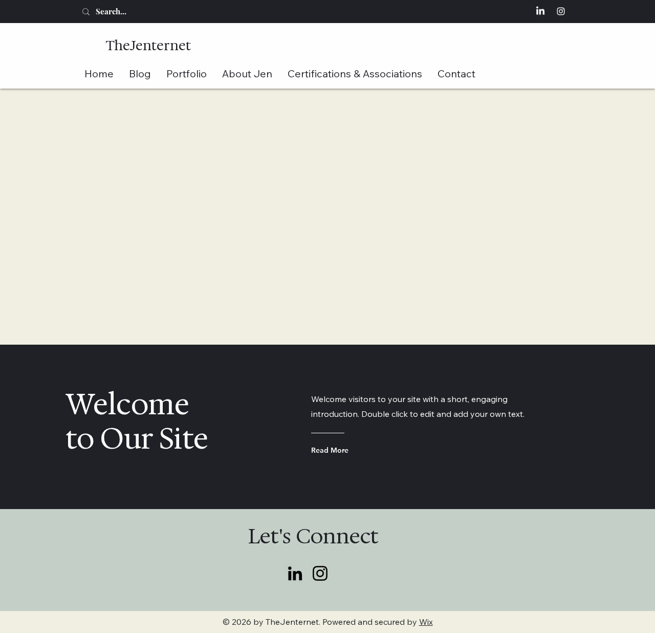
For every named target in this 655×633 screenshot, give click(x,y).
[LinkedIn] (540, 11)
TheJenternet (148, 45)
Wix (426, 622)
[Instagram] (561, 11)
